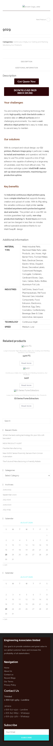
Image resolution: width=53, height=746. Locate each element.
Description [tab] (26, 62)
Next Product (41, 19)
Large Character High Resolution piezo (17, 351)
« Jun (5, 565)
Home (6, 668)
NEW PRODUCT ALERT (12, 443)
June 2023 (7, 490)
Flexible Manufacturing (12, 448)
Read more (26, 363)
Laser (8, 395)
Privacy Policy (10, 685)
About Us (8, 671)
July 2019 (7, 510)
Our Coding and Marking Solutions (31, 373)
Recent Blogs (9, 678)
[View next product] (48, 20)
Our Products (16, 45)
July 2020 (7, 500)
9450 (26, 378)
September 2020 (10, 495)
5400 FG (26, 356)
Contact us (8, 674)
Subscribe (26, 738)
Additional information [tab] (26, 68)
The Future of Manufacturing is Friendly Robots (22, 461)
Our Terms (8, 681)
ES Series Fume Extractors (26, 398)
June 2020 (7, 505)
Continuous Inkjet (20, 42)
